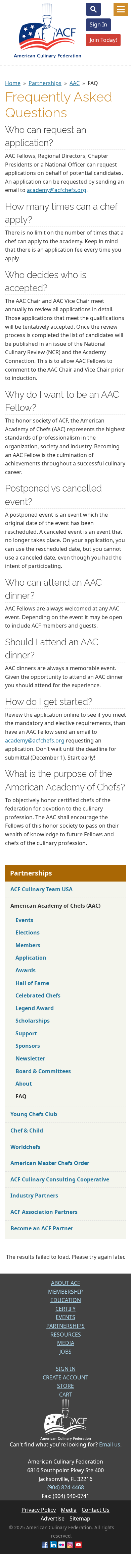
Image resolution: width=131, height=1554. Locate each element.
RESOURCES (65, 1334)
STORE (65, 1385)
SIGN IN (66, 1368)
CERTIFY (65, 1308)
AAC (75, 83)
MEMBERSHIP (65, 1291)
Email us (109, 1444)
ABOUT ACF (65, 1283)
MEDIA (65, 1343)
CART (65, 1394)
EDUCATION (65, 1300)
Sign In (98, 24)
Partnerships (45, 83)
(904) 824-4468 (65, 1487)
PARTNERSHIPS (65, 1326)
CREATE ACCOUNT (65, 1377)
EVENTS (65, 1317)
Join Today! (103, 40)
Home (12, 83)
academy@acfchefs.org (56, 190)
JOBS (65, 1351)
